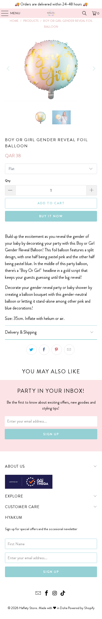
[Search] (84, 13)
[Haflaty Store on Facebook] (46, 593)
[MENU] (2, 13)
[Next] (93, 69)
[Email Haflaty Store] (38, 593)
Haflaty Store (28, 608)
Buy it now (51, 216)
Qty (7, 180)
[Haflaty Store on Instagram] (55, 593)
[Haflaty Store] (51, 13)
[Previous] (8, 69)
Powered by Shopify (81, 608)
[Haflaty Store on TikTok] (63, 593)
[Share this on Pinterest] (56, 349)
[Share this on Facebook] (44, 349)
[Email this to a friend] (69, 349)
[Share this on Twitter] (31, 349)
